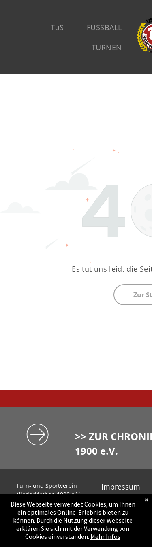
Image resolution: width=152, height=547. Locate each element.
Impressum (120, 487)
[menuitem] (57, 27)
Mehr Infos (105, 536)
